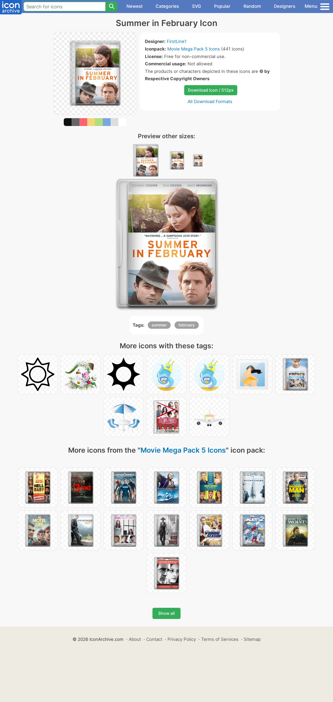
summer (159, 324)
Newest (134, 6)
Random (252, 6)
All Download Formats (210, 101)
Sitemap (252, 639)
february (186, 324)
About (135, 639)
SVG (196, 6)
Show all (166, 613)
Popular (222, 6)
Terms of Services (220, 639)
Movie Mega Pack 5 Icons (193, 49)
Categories (167, 6)
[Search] (111, 6)
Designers (284, 6)
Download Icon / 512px (211, 90)
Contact (154, 639)
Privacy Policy (182, 639)
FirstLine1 (177, 41)
